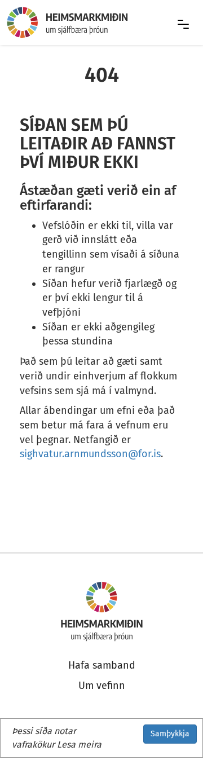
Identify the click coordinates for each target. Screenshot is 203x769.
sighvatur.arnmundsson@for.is (90, 454)
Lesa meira (79, 744)
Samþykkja (170, 734)
